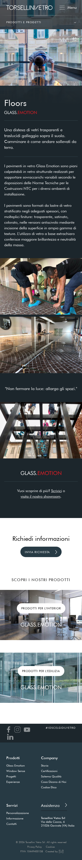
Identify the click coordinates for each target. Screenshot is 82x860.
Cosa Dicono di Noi (53, 781)
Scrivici (56, 491)
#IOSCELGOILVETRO (61, 727)
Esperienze (13, 781)
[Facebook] (8, 729)
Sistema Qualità (51, 776)
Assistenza (51, 805)
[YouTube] (26, 729)
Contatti (11, 824)
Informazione (14, 818)
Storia (44, 765)
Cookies (50, 847)
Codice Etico (49, 787)
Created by (51, 851)
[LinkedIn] (10, 736)
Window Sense (15, 771)
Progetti (11, 776)
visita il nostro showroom (40, 496)
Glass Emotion (15, 765)
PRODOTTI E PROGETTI (23, 22)
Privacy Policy (34, 847)
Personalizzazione (17, 813)
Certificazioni (49, 771)
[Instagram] (17, 729)
